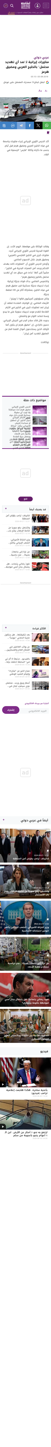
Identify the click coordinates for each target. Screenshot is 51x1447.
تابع (25, 499)
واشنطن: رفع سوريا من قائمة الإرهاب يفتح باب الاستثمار (19, 529)
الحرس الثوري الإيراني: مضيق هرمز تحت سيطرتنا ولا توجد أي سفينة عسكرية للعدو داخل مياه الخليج (19, 413)
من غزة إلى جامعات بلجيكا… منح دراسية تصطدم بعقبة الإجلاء (20, 553)
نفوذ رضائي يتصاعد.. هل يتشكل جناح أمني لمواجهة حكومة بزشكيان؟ (17, 565)
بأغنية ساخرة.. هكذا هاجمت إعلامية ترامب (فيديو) (26, 1091)
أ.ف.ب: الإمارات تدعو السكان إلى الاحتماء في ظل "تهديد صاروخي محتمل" (20, 443)
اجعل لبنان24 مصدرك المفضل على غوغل (24, 82)
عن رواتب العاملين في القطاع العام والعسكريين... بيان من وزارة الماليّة (17, 648)
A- (46, 91)
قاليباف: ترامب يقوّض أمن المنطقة (18, 517)
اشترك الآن (11, 12)
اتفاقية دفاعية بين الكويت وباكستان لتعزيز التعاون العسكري (26, 1037)
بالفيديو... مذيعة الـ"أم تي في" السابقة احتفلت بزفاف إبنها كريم (17, 660)
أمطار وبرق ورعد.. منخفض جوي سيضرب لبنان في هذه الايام (18, 684)
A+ (40, 91)
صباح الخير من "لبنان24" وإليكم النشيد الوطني (19, 672)
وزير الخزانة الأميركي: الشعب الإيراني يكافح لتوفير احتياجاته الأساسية (18, 541)
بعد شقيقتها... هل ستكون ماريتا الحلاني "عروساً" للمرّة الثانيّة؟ (17, 636)
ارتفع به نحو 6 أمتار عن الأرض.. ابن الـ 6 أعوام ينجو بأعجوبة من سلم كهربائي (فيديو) (26, 1136)
